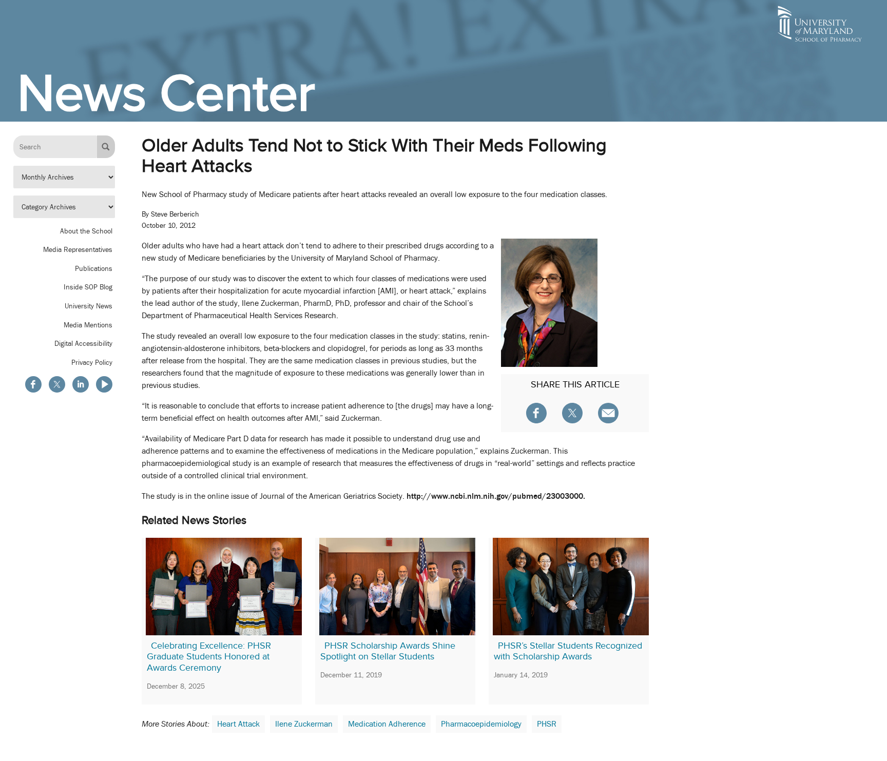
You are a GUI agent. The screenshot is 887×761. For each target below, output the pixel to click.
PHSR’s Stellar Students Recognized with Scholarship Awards (568, 651)
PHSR (546, 724)
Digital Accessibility (83, 343)
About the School (86, 231)
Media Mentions (88, 325)
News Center (166, 93)
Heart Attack (238, 724)
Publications (93, 268)
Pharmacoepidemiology (481, 724)
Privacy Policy (91, 362)
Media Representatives (77, 249)
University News (88, 306)
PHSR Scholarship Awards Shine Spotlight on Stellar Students (387, 651)
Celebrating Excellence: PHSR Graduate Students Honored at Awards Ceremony (209, 656)
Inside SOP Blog (88, 287)
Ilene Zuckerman (304, 724)
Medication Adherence (387, 724)
